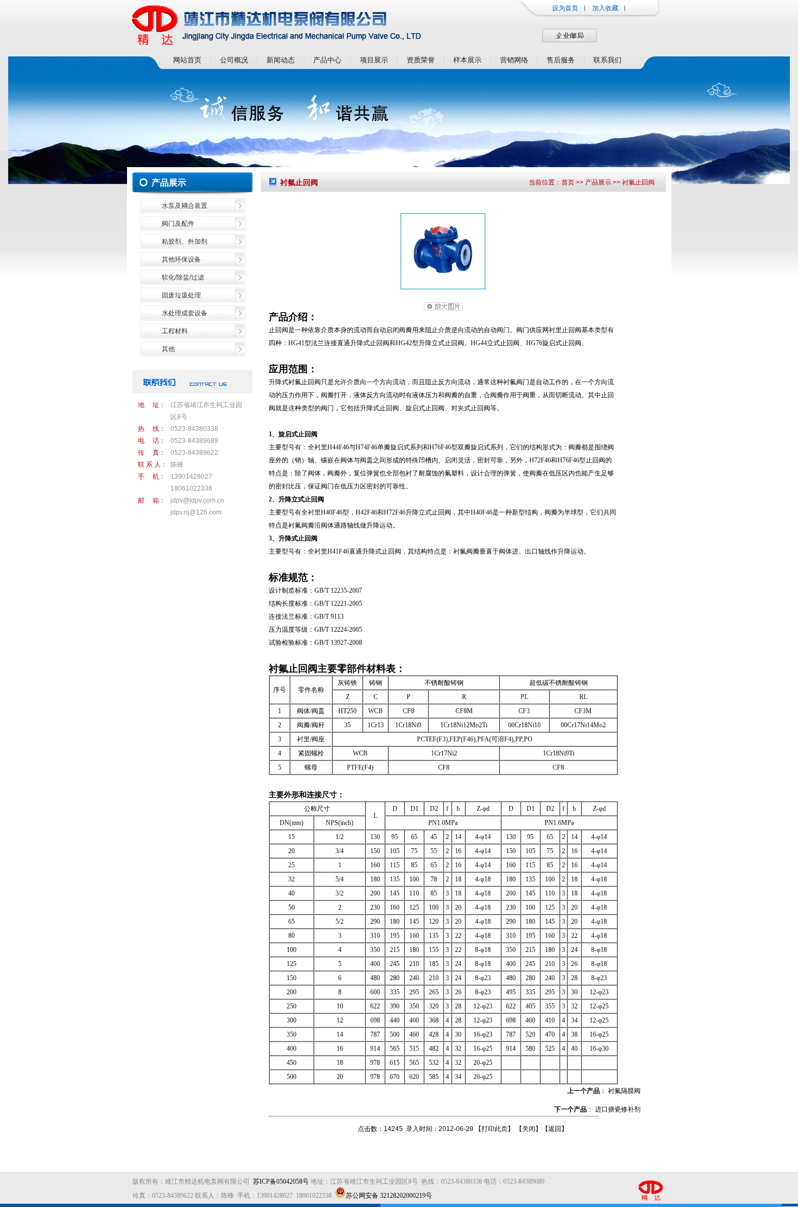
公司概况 (234, 60)
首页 (567, 182)
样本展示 (467, 60)
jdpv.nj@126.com (195, 512)
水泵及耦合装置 (184, 205)
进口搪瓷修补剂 (618, 1109)
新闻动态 (281, 60)
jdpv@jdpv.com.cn (197, 500)
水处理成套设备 (184, 313)
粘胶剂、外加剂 (184, 241)
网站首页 (187, 60)
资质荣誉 (421, 60)
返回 (554, 1129)
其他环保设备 (181, 259)
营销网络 (514, 60)
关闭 (528, 1129)
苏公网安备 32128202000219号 (389, 1195)
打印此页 (495, 1129)
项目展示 (374, 60)
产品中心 (327, 60)
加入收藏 (605, 8)
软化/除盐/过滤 (183, 277)
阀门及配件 (178, 223)
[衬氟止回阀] (443, 287)
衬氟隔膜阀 (624, 1091)
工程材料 (175, 331)
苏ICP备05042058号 (281, 1181)
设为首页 (565, 8)
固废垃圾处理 (181, 295)
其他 (168, 349)
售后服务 (561, 60)
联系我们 (607, 60)
